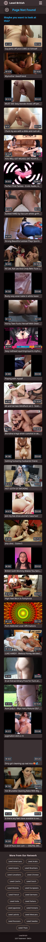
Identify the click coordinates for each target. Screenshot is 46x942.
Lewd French (14, 894)
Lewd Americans (15, 861)
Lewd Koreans (32, 908)
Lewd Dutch (31, 881)
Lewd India (14, 901)
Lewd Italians (30, 901)
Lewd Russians (14, 921)
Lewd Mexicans (31, 914)
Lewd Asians (13, 868)
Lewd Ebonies (13, 888)
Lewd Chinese (33, 874)
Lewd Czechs (15, 881)
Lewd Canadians (14, 874)
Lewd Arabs (33, 861)
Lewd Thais (23, 928)
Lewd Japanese (14, 908)
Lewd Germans (31, 894)
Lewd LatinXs (13, 914)
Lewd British (17, 3)
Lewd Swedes (32, 921)
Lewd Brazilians (31, 868)
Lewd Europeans (32, 888)
